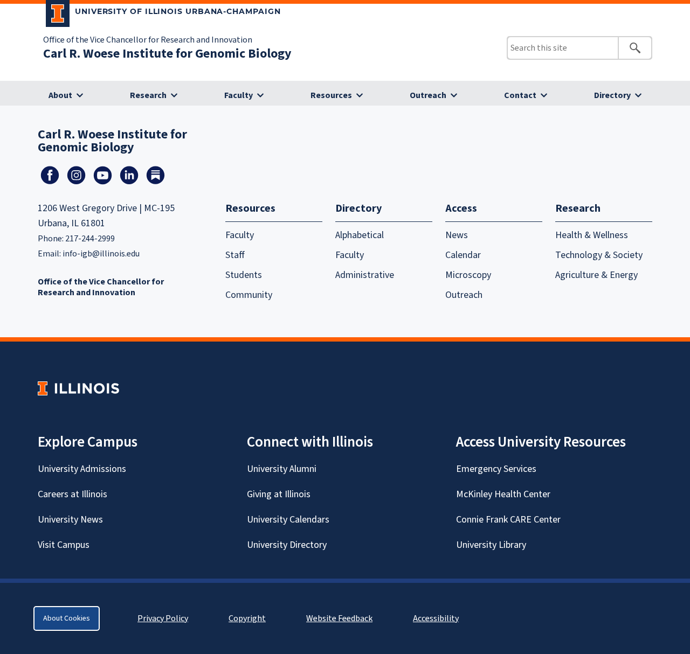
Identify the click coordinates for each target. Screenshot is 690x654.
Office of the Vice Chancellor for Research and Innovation (147, 40)
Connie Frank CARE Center (508, 519)
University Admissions (82, 469)
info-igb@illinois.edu (101, 254)
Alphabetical (359, 235)
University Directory (287, 545)
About (60, 95)
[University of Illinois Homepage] (78, 388)
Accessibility (436, 618)
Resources (331, 95)
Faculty (238, 95)
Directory (612, 95)
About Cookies (66, 618)
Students (243, 275)
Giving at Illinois (278, 494)
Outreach (428, 95)
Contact (520, 95)
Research (148, 95)
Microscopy (468, 275)
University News (70, 519)
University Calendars (288, 519)
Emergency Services (496, 469)
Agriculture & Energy (596, 275)
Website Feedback (340, 618)
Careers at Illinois (72, 494)
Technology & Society (599, 255)
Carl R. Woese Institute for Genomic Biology (167, 53)
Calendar (463, 255)
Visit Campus (63, 545)
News (456, 235)
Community (248, 295)
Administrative (364, 275)
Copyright (247, 618)
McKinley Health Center (503, 494)
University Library (491, 545)
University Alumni (281, 469)
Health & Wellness (591, 235)
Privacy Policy (162, 618)
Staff (235, 255)
